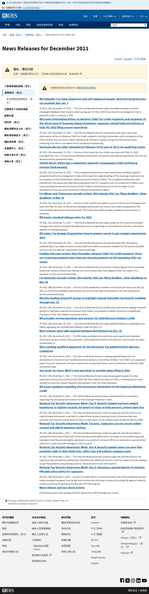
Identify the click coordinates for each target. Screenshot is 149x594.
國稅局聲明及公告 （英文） (18, 128)
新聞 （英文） (16, 34)
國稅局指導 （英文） (15, 141)
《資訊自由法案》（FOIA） (41, 547)
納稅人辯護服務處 (41, 528)
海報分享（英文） (13, 161)
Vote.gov (125, 552)
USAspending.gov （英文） (132, 545)
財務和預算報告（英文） (15, 534)
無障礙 (143, 590)
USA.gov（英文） (129, 537)
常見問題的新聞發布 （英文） (20, 101)
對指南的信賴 (39, 560)
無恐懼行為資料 (40, 555)
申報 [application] (7, 24)
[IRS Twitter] (127, 580)
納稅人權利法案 (40, 522)
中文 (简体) (140, 58)
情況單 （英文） (12, 122)
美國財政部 (126, 522)
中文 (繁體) (108, 16)
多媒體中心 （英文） (15, 148)
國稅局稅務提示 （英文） (17, 135)
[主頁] (9, 14)
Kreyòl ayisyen (98, 557)
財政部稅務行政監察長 (132, 528)
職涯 (4, 528)
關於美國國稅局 (10, 522)
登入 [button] (142, 16)
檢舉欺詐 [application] (73, 24)
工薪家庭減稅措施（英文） (18, 86)
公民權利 (36, 540)
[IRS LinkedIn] (138, 580)
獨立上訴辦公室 (40, 534)
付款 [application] (18, 24)
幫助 (86, 16)
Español (128, 58)
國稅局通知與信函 (70, 522)
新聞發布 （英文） (34, 34)
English (118, 58)
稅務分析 (6, 540)
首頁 (5, 34)
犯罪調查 (66, 545)
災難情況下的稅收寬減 (16, 109)
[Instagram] (133, 580)
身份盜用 (66, 528)
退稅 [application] (28, 24)
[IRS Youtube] (144, 580)
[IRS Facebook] (122, 580)
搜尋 (145, 25)
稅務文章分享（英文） (16, 154)
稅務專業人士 (128, 16)
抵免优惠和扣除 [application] (45, 24)
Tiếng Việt (96, 551)
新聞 (95, 16)
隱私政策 (132, 590)
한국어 (94, 540)
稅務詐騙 (66, 540)
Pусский (95, 545)
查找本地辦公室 (10, 551)
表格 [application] (61, 24)
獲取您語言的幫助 (86, 87)
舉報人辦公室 (68, 551)
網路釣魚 (66, 534)
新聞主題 (9, 115)
